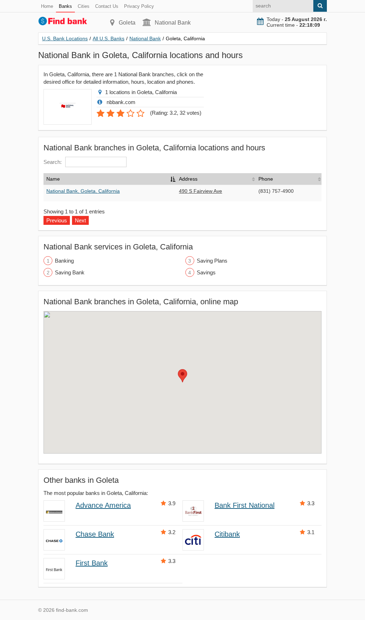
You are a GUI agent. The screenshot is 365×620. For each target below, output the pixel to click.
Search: (52, 162)
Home (47, 6)
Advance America (103, 505)
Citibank (227, 534)
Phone (265, 179)
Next (80, 220)
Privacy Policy (139, 6)
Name (53, 179)
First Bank (92, 563)
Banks (65, 6)
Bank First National (244, 505)
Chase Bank (95, 534)
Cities (83, 6)
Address (188, 179)
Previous (56, 220)
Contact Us (106, 6)
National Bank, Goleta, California (83, 191)
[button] (182, 375)
